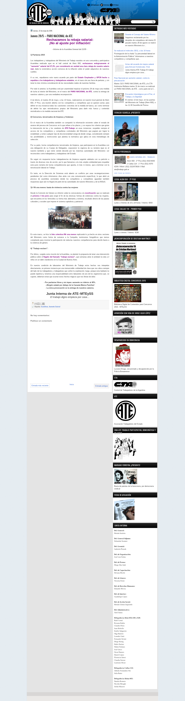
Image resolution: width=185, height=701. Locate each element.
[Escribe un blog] (38, 303)
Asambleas (44, 306)
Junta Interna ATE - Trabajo (142, 157)
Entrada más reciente (40, 386)
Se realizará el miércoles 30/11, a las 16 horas (132, 51)
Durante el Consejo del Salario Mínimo (140, 34)
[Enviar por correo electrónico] (35, 303)
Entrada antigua (101, 386)
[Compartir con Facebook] (43, 303)
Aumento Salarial (54, 306)
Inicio (72, 384)
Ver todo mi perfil (122, 173)
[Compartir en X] (41, 303)
